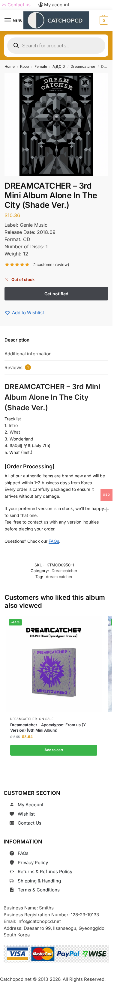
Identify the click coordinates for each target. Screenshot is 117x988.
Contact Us (29, 823)
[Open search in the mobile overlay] (56, 45)
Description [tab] (16, 340)
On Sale (46, 719)
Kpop (24, 66)
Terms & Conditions (39, 890)
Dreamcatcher (82, 66)
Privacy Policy (33, 862)
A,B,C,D (58, 66)
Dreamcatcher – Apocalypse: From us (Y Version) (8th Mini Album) (48, 727)
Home (9, 66)
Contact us (18, 4)
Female (40, 66)
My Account (31, 804)
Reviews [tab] (16, 367)
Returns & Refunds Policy (45, 871)
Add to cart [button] (53, 750)
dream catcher (59, 576)
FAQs (54, 541)
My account (56, 4)
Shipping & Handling (39, 881)
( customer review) (50, 265)
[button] (103, 20)
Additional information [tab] (28, 354)
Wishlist (26, 814)
